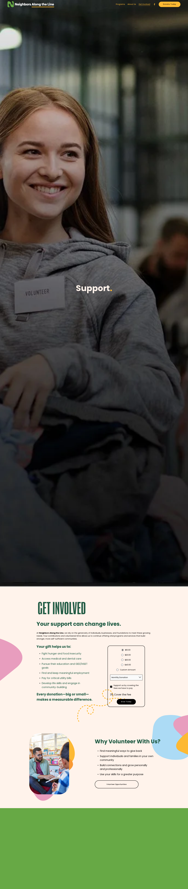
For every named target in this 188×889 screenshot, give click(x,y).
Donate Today (169, 4)
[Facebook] (154, 4)
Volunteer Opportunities (116, 784)
